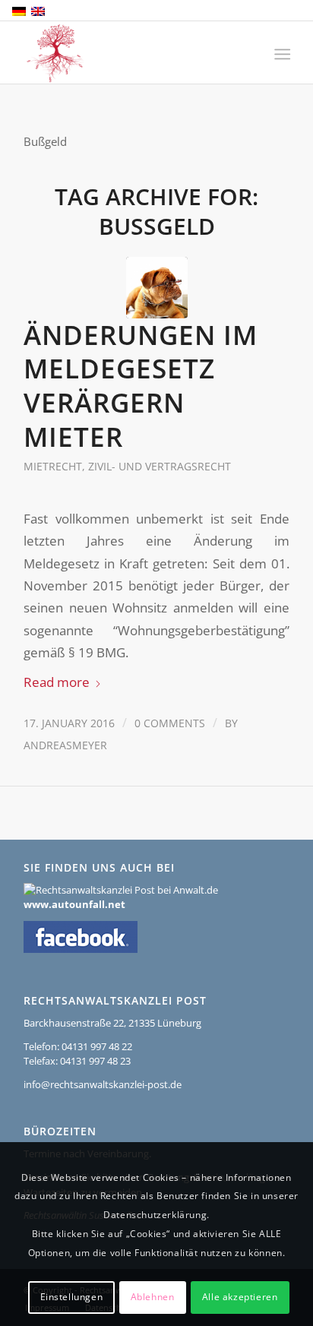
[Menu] (280, 54)
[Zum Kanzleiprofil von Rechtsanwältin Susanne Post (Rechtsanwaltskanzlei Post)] (121, 890)
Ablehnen (153, 1296)
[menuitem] (280, 54)
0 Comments (169, 723)
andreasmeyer (65, 745)
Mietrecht (53, 466)
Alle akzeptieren (240, 1296)
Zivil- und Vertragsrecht (159, 466)
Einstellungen (71, 1296)
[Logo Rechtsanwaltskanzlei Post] (130, 53)
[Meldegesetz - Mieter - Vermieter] (157, 287)
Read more (57, 682)
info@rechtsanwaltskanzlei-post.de (103, 1084)
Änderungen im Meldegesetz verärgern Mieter (141, 386)
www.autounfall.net (74, 904)
